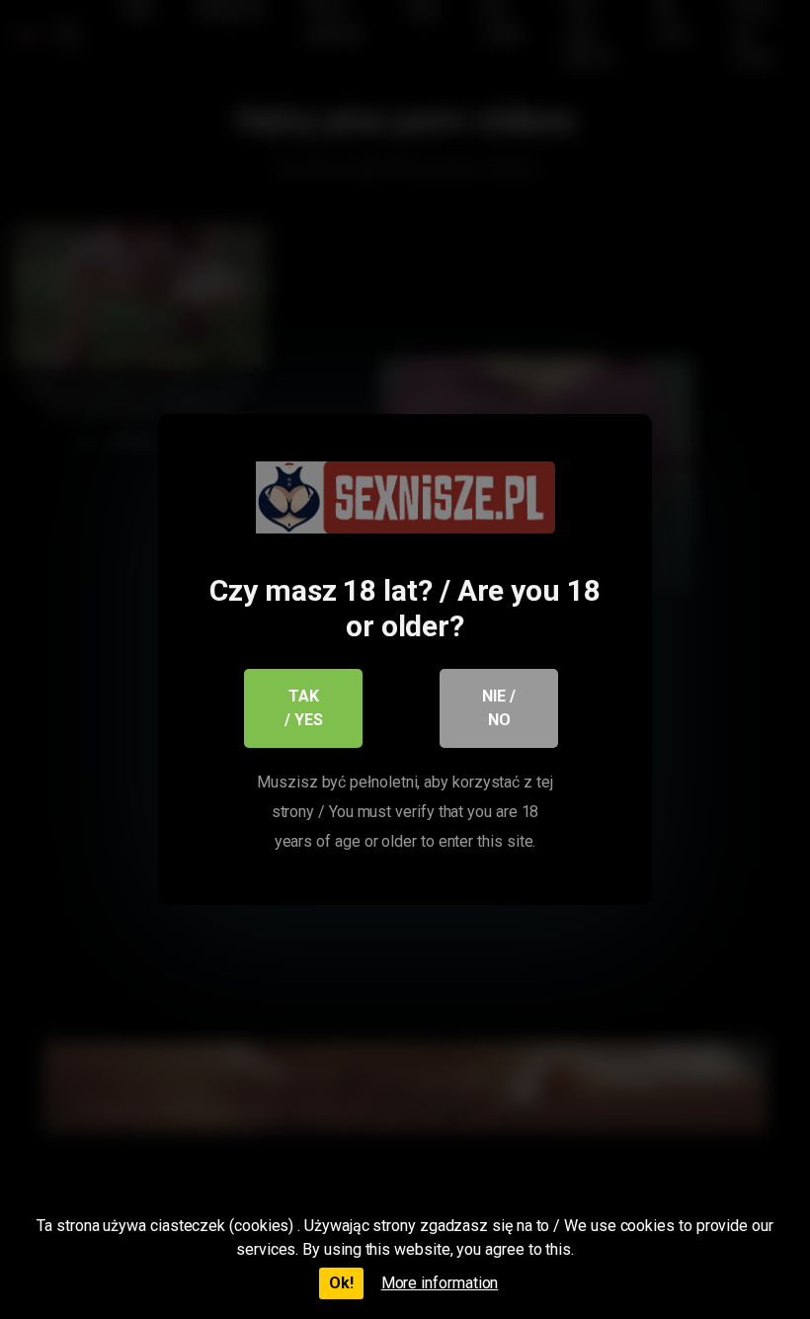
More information (440, 1283)
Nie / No (499, 708)
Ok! (341, 1283)
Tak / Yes (303, 708)
